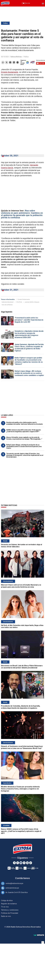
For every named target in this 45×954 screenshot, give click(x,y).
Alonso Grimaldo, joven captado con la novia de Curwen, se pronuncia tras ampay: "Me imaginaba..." (24, 438)
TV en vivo (5, 907)
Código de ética (7, 901)
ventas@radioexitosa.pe (14, 883)
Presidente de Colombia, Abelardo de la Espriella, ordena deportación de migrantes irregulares (20, 707)
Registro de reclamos (9, 904)
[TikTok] (30, 862)
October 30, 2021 (9, 155)
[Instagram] (24, 862)
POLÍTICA (19, 302)
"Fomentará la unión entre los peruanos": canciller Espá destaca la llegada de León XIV (29, 320)
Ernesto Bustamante (9, 72)
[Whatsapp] (3, 62)
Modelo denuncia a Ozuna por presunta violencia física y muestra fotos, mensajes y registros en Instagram (20, 789)
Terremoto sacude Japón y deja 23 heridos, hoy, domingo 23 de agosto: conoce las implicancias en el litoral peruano (24, 455)
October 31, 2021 (9, 290)
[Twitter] (6, 62)
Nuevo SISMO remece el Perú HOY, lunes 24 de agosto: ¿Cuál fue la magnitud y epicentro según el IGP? (21, 831)
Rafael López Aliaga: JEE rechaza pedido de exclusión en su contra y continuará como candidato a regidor (29, 373)
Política (5, 23)
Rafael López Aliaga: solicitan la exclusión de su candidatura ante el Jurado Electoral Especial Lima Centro (24, 446)
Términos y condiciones (9, 910)
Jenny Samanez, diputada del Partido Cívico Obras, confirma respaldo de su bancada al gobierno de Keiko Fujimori (29, 347)
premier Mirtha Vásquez (32, 302)
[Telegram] (17, 62)
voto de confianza (7, 304)
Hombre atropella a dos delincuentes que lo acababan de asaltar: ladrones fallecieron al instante (24, 423)
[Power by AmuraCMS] (38, 935)
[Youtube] (20, 862)
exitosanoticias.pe (12, 888)
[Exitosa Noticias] (5, 3)
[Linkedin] (14, 62)
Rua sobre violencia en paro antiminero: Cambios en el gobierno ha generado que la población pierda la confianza (22, 214)
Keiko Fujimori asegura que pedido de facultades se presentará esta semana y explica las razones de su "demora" (29, 361)
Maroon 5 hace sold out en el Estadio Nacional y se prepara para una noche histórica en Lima (21, 586)
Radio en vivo (6, 916)
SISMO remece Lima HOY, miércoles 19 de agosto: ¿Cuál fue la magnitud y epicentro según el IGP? (23, 430)
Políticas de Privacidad (9, 913)
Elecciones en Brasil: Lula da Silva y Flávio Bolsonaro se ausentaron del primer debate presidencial (22, 667)
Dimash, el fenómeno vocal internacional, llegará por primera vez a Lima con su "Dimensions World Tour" (22, 747)
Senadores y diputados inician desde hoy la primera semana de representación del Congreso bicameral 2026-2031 (29, 334)
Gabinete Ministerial (8, 302)
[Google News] (27, 862)
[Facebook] (10, 62)
